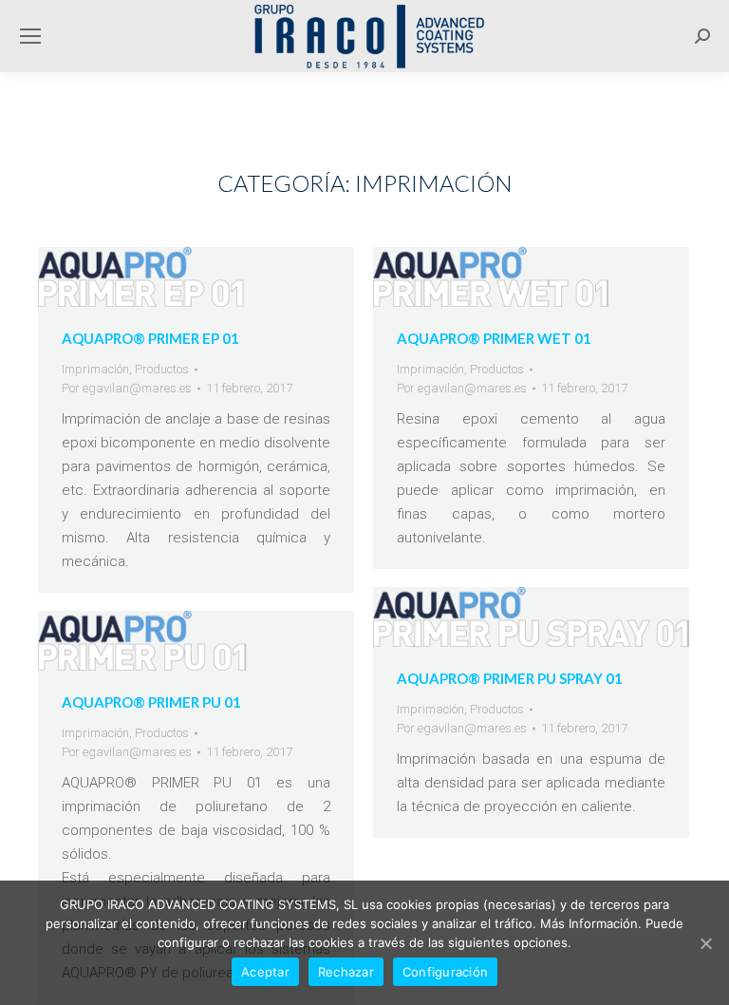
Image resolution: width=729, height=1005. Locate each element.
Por (127, 388)
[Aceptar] (705, 943)
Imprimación (95, 369)
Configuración (445, 971)
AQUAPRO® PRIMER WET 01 (494, 338)
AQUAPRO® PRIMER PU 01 (151, 702)
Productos (162, 369)
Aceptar (265, 971)
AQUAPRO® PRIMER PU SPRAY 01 (510, 678)
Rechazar (346, 971)
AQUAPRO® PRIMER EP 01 (150, 338)
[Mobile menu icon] (30, 36)
